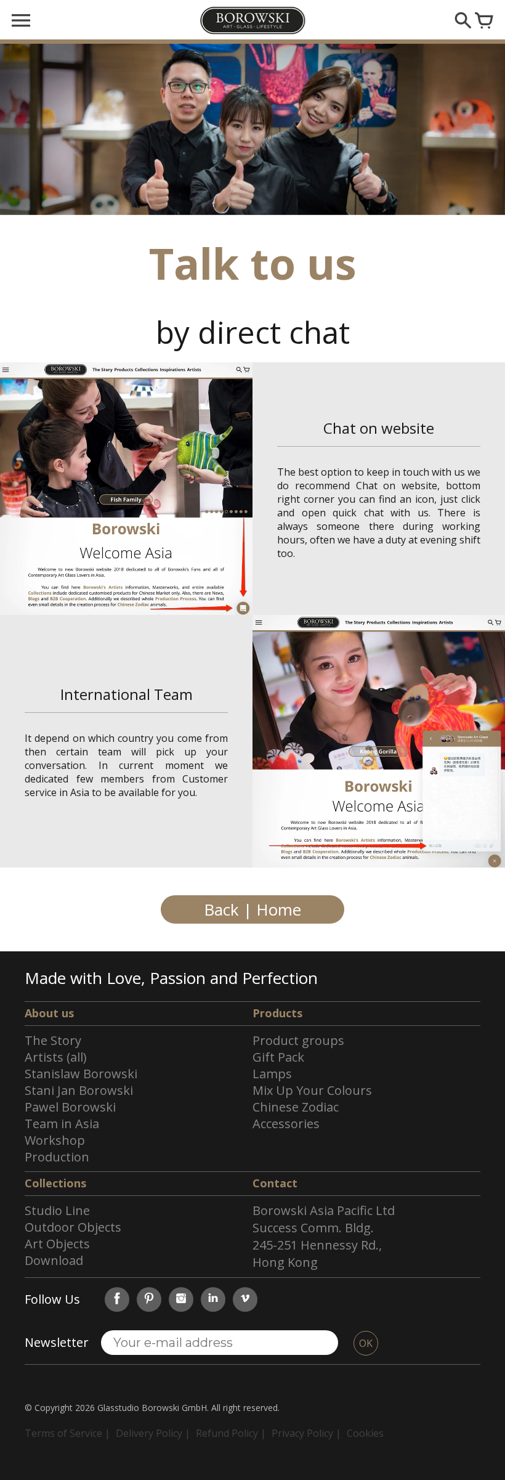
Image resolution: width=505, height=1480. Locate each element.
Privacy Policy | (306, 1433)
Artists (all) (56, 1057)
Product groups (298, 1040)
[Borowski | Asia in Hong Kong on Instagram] (181, 1299)
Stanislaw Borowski (81, 1073)
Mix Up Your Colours (312, 1090)
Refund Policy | (231, 1433)
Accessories (286, 1123)
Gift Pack (278, 1057)
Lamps (272, 1073)
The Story (53, 1040)
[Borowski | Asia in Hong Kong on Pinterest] (149, 1299)
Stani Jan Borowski (79, 1090)
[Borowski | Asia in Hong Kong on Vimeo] (245, 1299)
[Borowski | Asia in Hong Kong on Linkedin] (213, 1299)
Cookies (365, 1433)
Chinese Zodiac (295, 1107)
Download (54, 1260)
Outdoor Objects (73, 1227)
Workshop (55, 1140)
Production (57, 1157)
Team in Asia (62, 1123)
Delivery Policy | (153, 1433)
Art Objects (57, 1243)
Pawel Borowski (70, 1107)
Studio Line (57, 1210)
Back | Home (252, 909)
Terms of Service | (67, 1433)
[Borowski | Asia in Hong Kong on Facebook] (117, 1299)
